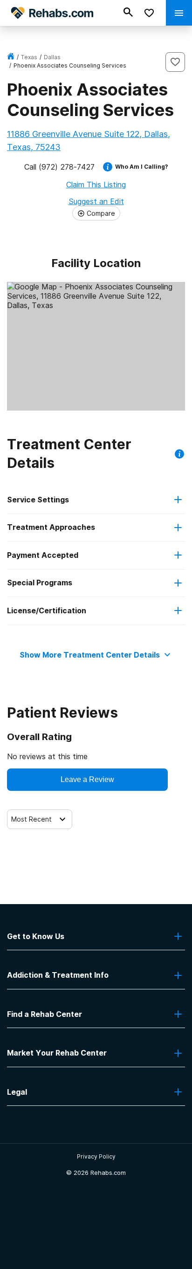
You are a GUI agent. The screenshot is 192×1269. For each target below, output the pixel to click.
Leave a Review (87, 779)
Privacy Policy (96, 1156)
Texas (29, 57)
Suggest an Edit (96, 201)
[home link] (10, 57)
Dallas (52, 57)
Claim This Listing (96, 184)
